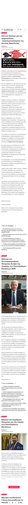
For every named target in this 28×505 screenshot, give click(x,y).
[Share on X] (12, 502)
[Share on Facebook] (9, 502)
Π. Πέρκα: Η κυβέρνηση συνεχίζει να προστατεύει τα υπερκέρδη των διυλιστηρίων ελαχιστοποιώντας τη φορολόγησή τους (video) (13, 240)
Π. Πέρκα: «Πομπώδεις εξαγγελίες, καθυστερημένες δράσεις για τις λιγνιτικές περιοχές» (11, 388)
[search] (18, 29)
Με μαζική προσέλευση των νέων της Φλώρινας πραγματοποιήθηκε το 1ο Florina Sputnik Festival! (12, 230)
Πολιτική (4, 32)
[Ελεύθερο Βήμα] (8, 29)
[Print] (18, 502)
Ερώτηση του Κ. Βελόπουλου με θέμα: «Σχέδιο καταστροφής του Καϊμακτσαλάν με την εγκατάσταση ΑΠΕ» (13, 404)
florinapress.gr (4, 46)
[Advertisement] (14, 14)
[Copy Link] (15, 502)
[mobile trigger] (2, 29)
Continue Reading (14, 487)
